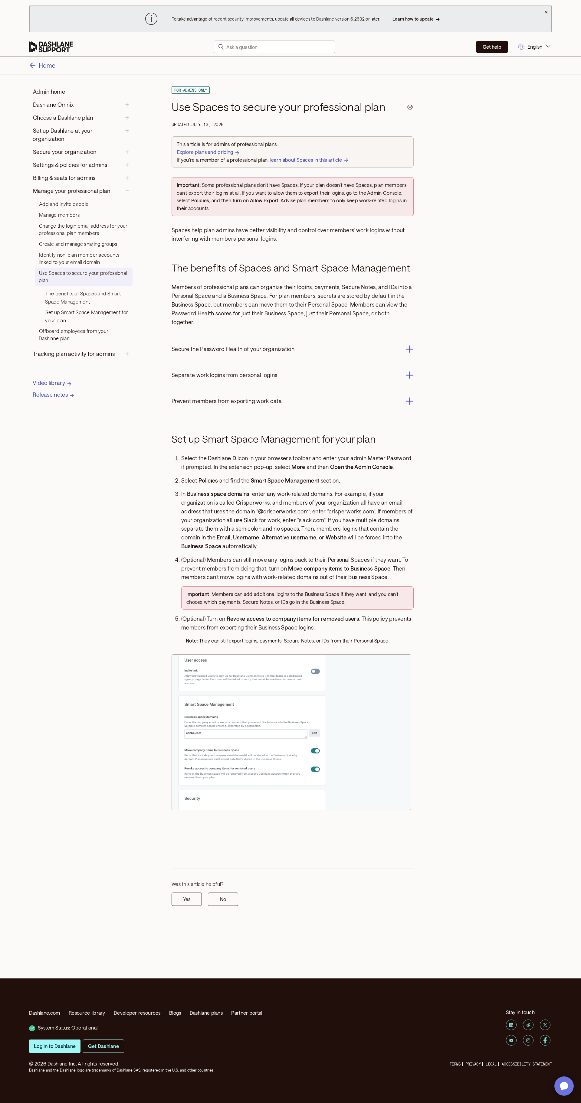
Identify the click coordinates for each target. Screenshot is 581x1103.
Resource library (87, 1013)
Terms (455, 1064)
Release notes (50, 394)
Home (47, 65)
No (223, 899)
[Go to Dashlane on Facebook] (545, 1040)
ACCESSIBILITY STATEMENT (527, 1064)
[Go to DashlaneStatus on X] (545, 1025)
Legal (491, 1064)
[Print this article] (410, 107)
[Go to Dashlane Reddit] (528, 1025)
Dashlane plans (206, 1013)
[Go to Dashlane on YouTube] (511, 1040)
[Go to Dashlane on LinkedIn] (511, 1025)
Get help (492, 47)
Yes (186, 899)
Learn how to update (413, 18)
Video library (49, 382)
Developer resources (137, 1013)
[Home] (51, 47)
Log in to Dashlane (55, 1046)
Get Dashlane (103, 1046)
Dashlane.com (44, 1013)
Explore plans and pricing (205, 152)
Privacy (473, 1064)
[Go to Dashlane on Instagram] (528, 1040)
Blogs (175, 1013)
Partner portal (246, 1013)
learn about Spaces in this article (306, 160)
